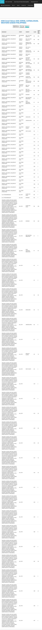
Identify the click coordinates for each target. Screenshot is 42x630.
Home (2, 1)
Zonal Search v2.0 (34, 1)
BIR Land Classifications (5, 5)
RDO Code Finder (8, 1)
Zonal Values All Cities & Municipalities (21, 1)
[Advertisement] (21, 14)
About (18, 5)
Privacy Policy (30, 5)
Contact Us (24, 5)
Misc (13, 5)
